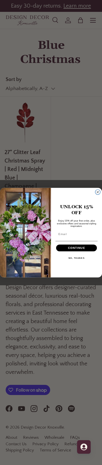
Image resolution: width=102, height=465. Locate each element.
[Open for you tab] (84, 447)
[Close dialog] (97, 191)
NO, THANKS (77, 258)
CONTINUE (76, 247)
